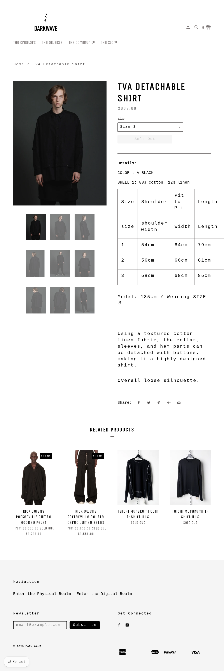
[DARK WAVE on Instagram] (127, 625)
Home (19, 64)
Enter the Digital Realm (104, 594)
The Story (109, 42)
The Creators (24, 42)
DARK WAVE (33, 646)
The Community (81, 42)
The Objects (52, 42)
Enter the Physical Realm (42, 594)
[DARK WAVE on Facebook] (119, 625)
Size (120, 118)
